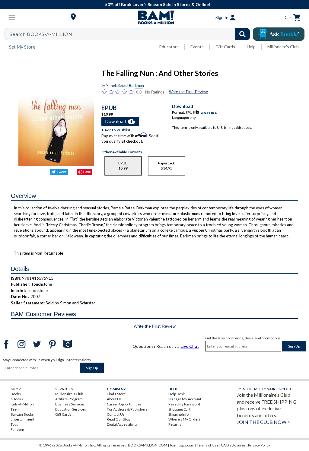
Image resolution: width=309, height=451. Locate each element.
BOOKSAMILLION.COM (147, 445)
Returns (174, 424)
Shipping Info (178, 414)
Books (16, 394)
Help (251, 46)
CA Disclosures (233, 445)
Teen (15, 409)
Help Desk (176, 394)
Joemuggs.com (182, 445)
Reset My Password (184, 404)
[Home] (154, 17)
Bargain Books (22, 414)
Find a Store (116, 394)
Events (197, 46)
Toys (14, 424)
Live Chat (189, 346)
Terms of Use (207, 445)
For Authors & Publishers (127, 409)
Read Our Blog (118, 419)
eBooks (17, 399)
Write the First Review (188, 92)
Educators (169, 46)
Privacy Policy (259, 445)
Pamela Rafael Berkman (125, 85)
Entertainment (22, 419)
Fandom (17, 429)
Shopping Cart (179, 409)
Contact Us (116, 414)
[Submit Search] (242, 34)
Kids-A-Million (22, 404)
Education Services (70, 409)
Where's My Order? (184, 419)
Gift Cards (225, 46)
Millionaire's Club (283, 46)
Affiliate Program (69, 399)
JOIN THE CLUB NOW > (263, 422)
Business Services (70, 404)
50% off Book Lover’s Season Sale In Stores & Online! (157, 4)
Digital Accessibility (122, 424)
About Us (114, 399)
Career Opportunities (124, 404)
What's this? (209, 112)
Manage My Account (184, 399)
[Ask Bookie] (278, 34)
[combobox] (131, 34)
